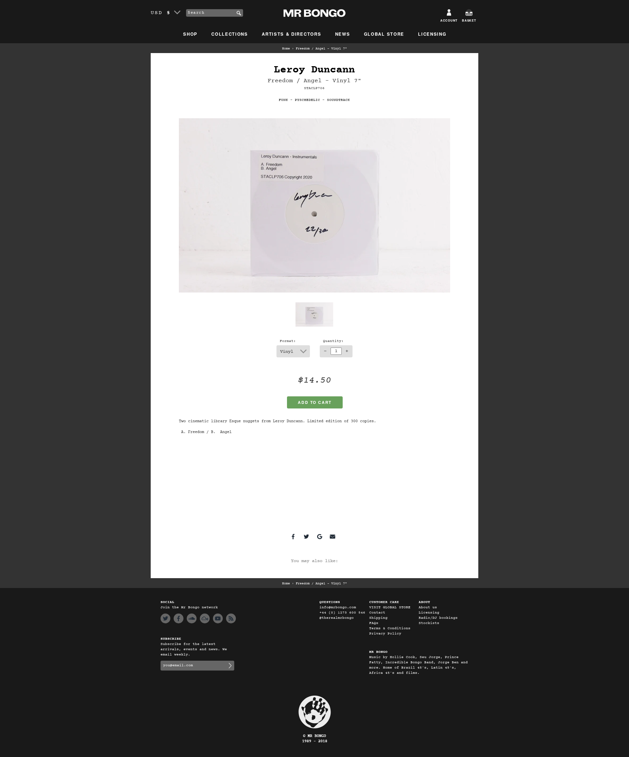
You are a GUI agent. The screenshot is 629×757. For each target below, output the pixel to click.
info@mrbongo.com (337, 607)
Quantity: (333, 341)
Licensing (432, 34)
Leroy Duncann (314, 70)
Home (286, 49)
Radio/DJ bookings (438, 617)
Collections (229, 34)
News (342, 34)
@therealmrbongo (336, 617)
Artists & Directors (291, 34)
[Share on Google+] (319, 536)
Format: (288, 341)
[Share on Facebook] (293, 536)
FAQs (373, 623)
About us (428, 607)
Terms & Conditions (389, 628)
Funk (283, 100)
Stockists (429, 623)
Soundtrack (338, 100)
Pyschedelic (307, 100)
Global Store (384, 34)
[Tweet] (306, 536)
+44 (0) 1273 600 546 (342, 612)
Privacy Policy (385, 633)
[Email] (332, 536)
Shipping (378, 617)
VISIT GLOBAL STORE (389, 607)
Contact (377, 612)
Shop (190, 34)
